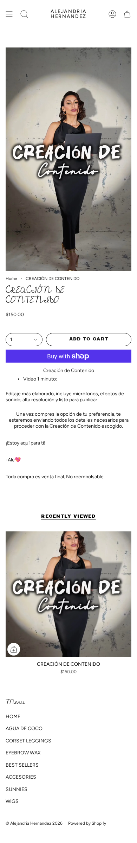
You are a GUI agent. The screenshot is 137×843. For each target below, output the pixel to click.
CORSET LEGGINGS (28, 741)
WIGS (12, 801)
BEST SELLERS (22, 765)
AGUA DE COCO (24, 729)
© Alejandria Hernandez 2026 (34, 823)
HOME (13, 717)
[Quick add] (13, 649)
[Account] (112, 14)
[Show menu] (9, 14)
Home (11, 278)
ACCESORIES (21, 777)
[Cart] (127, 14)
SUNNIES (16, 789)
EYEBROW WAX (23, 753)
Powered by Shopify (87, 823)
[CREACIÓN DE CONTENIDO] (68, 594)
